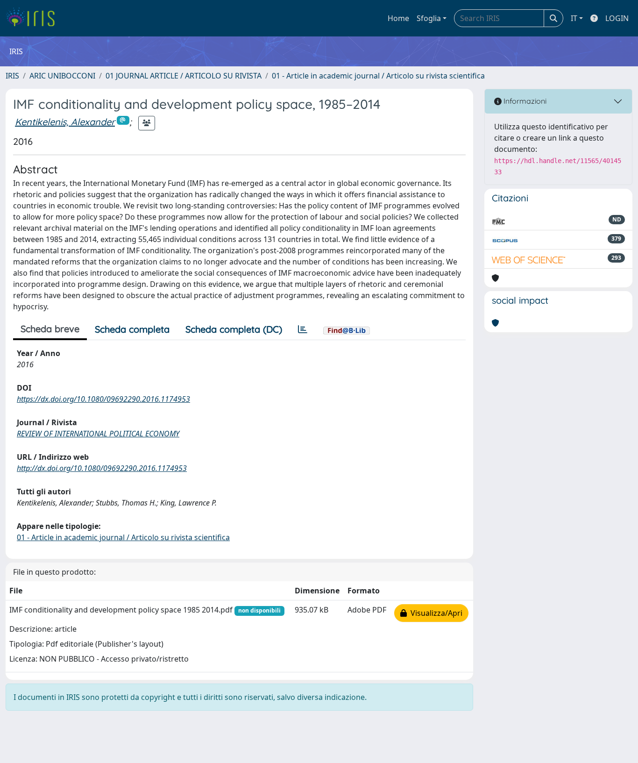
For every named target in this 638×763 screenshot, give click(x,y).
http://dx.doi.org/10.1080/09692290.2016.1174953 (102, 468)
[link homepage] (34, 18)
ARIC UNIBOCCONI (62, 76)
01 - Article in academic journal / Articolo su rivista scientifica (378, 76)
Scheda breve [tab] (50, 329)
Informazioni (524, 101)
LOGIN (617, 18)
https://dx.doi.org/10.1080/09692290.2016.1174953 (103, 399)
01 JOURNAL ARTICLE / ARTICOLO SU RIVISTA (184, 76)
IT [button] (574, 18)
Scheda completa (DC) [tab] (233, 329)
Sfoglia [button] (429, 18)
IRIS (12, 76)
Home (398, 18)
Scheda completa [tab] (132, 329)
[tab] (302, 329)
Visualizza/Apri (434, 613)
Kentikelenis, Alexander (65, 122)
